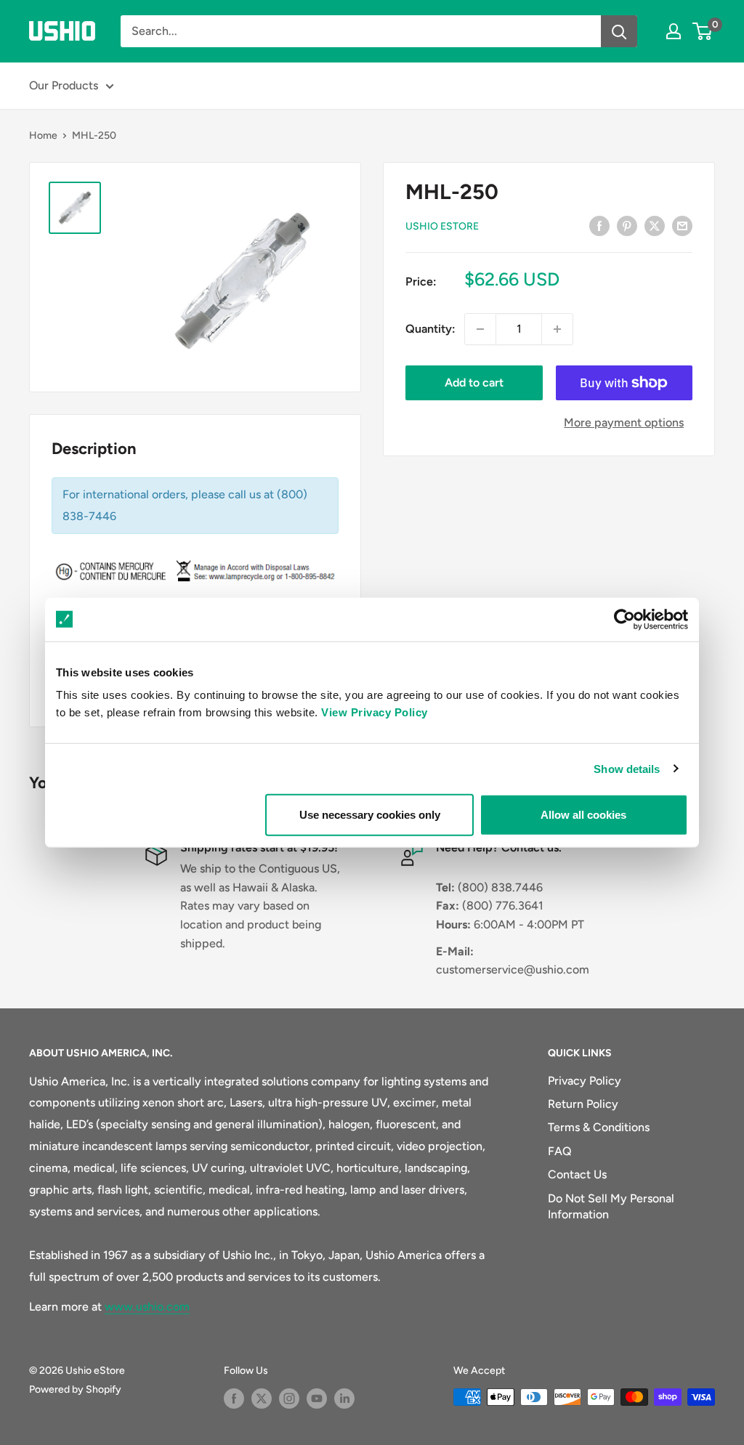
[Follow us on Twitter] (261, 1398)
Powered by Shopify (75, 1389)
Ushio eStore (442, 226)
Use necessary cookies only (369, 815)
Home (43, 135)
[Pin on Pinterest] (627, 225)
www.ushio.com (147, 1307)
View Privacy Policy (374, 712)
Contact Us (577, 1174)
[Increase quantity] (557, 329)
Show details (627, 768)
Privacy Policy (584, 1081)
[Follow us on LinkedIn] (344, 1398)
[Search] (619, 31)
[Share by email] (682, 225)
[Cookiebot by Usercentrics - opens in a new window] (624, 619)
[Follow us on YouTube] (317, 1398)
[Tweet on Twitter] (654, 225)
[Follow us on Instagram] (289, 1398)
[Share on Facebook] (599, 225)
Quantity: (430, 329)
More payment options (624, 422)
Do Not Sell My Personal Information (611, 1206)
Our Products (63, 85)
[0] (703, 31)
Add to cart (474, 382)
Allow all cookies (583, 815)
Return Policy (583, 1104)
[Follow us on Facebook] (234, 1398)
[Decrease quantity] (480, 329)
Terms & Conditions (599, 1127)
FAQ (560, 1151)
